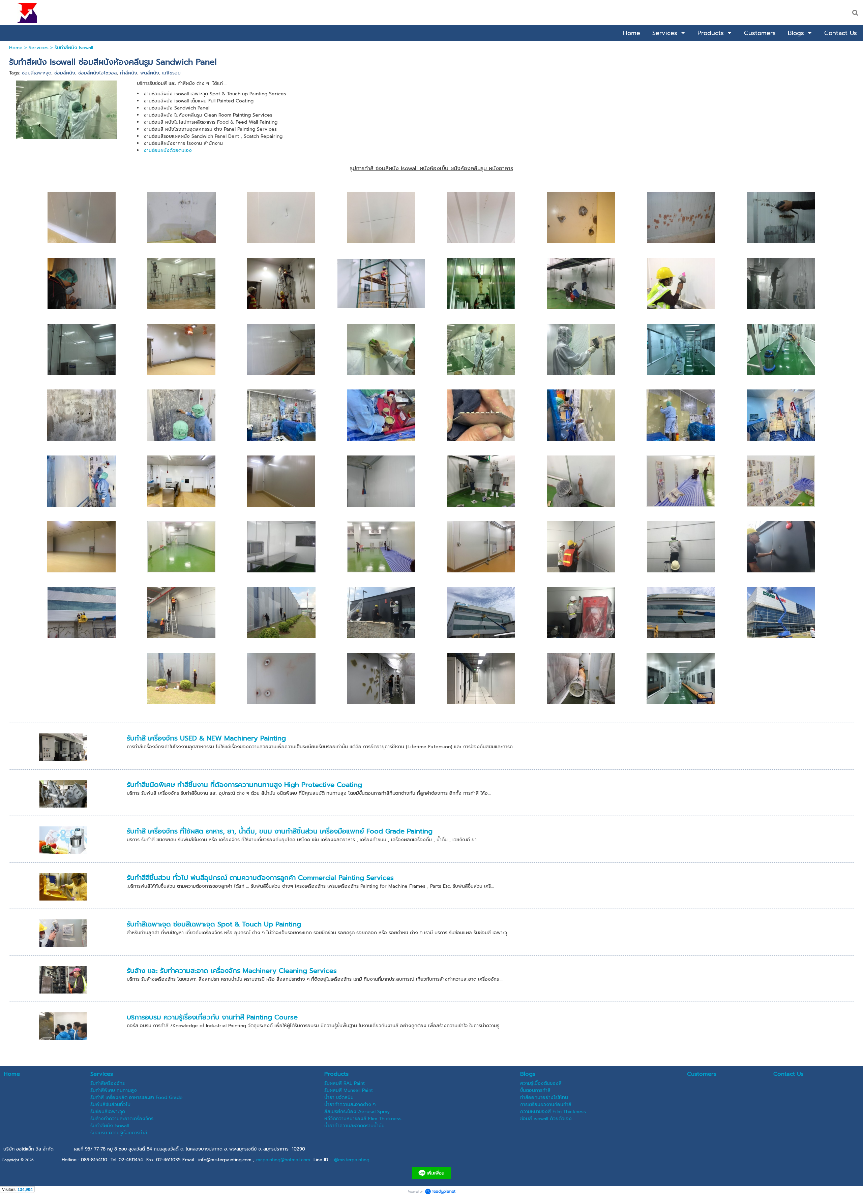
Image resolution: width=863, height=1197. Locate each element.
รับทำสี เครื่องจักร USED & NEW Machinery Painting (206, 738)
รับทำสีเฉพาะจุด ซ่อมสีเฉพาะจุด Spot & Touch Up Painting (214, 924)
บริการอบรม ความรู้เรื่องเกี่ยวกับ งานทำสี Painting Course (212, 1017)
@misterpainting (351, 1159)
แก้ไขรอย (171, 72)
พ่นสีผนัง (149, 72)
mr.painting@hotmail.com (283, 1159)
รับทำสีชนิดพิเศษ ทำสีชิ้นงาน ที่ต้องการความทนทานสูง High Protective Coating (244, 785)
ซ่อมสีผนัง (64, 72)
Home (16, 47)
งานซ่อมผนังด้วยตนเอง (168, 150)
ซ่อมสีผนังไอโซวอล (97, 72)
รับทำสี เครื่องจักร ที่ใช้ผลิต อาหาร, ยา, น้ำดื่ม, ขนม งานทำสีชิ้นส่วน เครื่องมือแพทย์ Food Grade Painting (280, 831)
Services (39, 47)
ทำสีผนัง (128, 72)
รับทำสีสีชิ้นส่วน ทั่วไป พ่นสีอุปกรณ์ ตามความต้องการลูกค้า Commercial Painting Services (260, 878)
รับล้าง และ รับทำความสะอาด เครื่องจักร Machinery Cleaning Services (232, 971)
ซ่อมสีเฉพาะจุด (36, 72)
